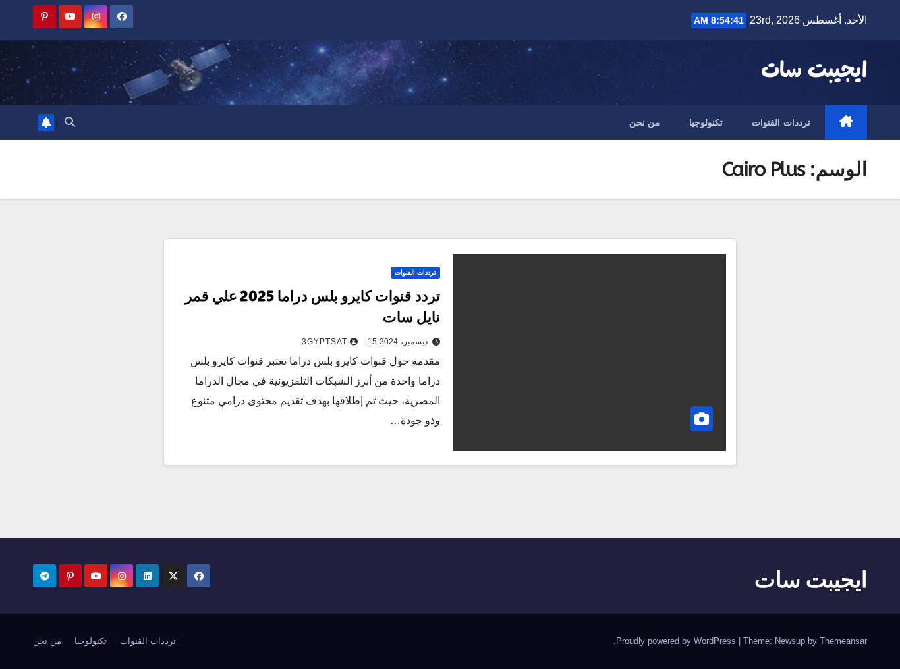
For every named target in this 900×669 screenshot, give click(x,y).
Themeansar (843, 641)
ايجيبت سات (814, 71)
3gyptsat (324, 341)
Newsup (790, 641)
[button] (70, 122)
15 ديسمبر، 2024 (398, 341)
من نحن (645, 122)
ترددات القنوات (781, 122)
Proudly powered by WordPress (677, 641)
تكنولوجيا (706, 122)
